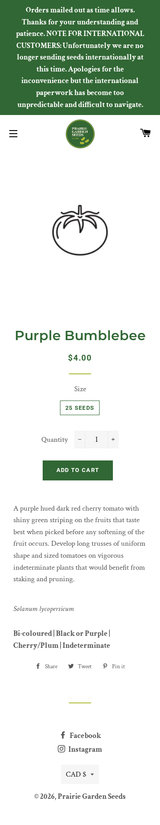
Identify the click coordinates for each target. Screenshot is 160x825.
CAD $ (76, 774)
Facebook (84, 736)
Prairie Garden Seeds (92, 796)
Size (80, 389)
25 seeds (79, 408)
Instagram (84, 749)
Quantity (54, 439)
